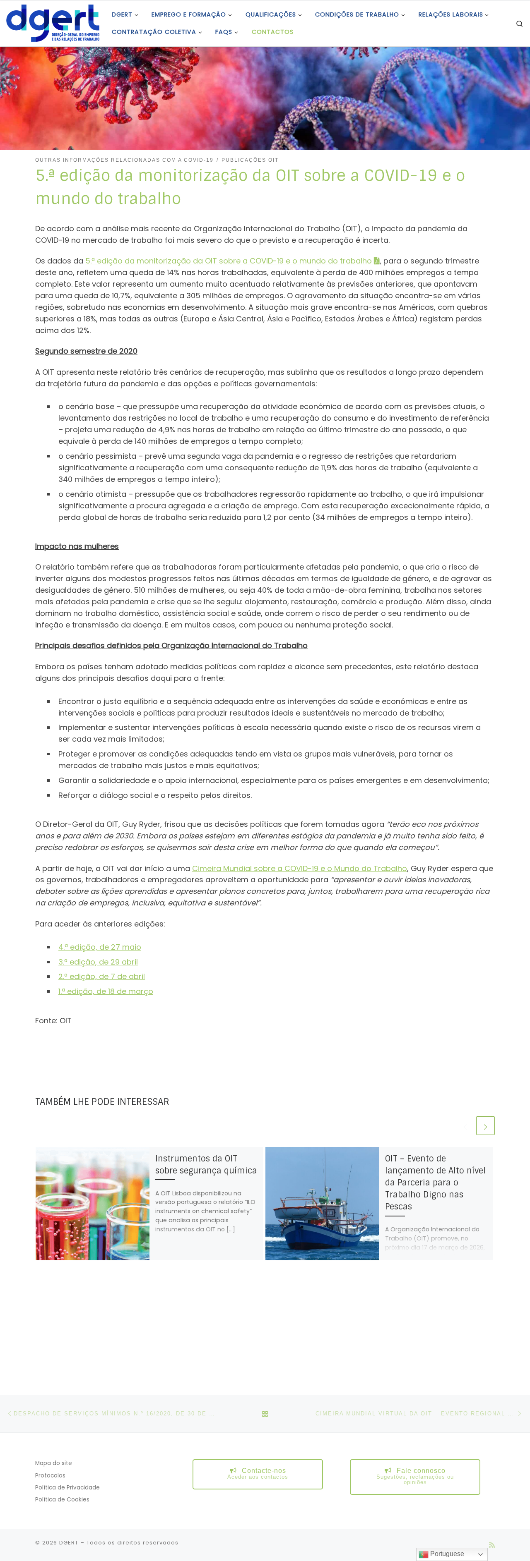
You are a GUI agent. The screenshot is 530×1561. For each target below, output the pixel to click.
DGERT (68, 1543)
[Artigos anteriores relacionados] (465, 1125)
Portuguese (446, 1553)
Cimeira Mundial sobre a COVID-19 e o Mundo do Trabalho (299, 868)
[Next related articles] (485, 1125)
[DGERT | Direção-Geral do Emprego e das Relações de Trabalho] (52, 22)
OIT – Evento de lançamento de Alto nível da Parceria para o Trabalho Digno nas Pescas (435, 1183)
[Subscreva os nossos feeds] (492, 1545)
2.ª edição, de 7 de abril (101, 976)
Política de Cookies (62, 1500)
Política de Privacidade (67, 1488)
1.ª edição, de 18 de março (105, 991)
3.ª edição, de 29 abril (98, 962)
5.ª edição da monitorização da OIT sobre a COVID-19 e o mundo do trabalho (228, 261)
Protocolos (50, 1476)
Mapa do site (53, 1463)
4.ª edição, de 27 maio (99, 947)
